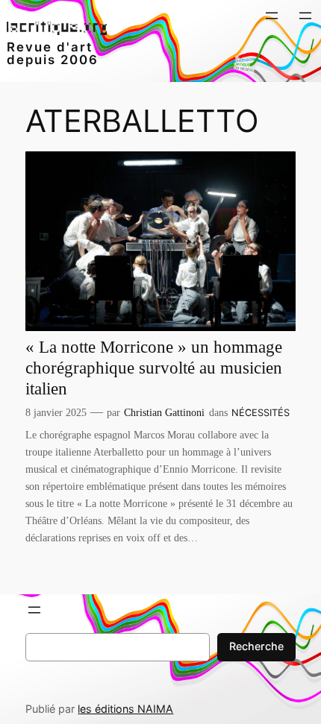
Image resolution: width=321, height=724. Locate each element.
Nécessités (260, 412)
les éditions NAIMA (125, 708)
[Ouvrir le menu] (272, 16)
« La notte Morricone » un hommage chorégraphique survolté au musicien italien (153, 367)
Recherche (256, 646)
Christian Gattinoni (164, 412)
